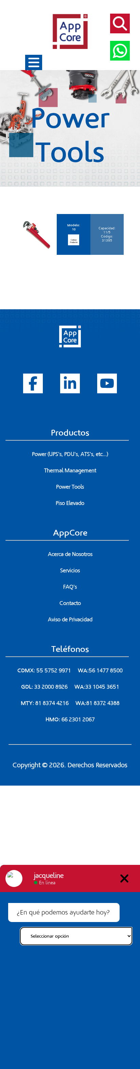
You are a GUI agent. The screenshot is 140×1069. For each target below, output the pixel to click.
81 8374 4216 (52, 703)
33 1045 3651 (102, 687)
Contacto (70, 603)
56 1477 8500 (106, 670)
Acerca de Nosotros (70, 554)
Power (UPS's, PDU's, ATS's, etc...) (70, 454)
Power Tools (70, 486)
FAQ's (70, 586)
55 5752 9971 (53, 670)
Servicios (70, 570)
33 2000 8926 (51, 687)
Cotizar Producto (73, 241)
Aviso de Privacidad (70, 619)
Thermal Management (70, 470)
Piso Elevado (70, 503)
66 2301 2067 (78, 719)
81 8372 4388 (103, 703)
